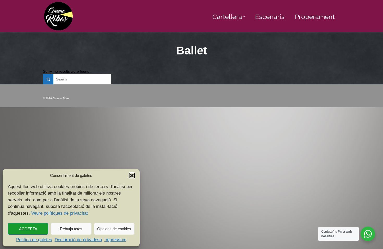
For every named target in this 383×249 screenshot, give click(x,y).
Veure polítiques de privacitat (59, 213)
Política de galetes (34, 239)
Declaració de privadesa (78, 239)
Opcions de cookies (114, 229)
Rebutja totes (71, 229)
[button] (131, 175)
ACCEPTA (28, 229)
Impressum (115, 239)
